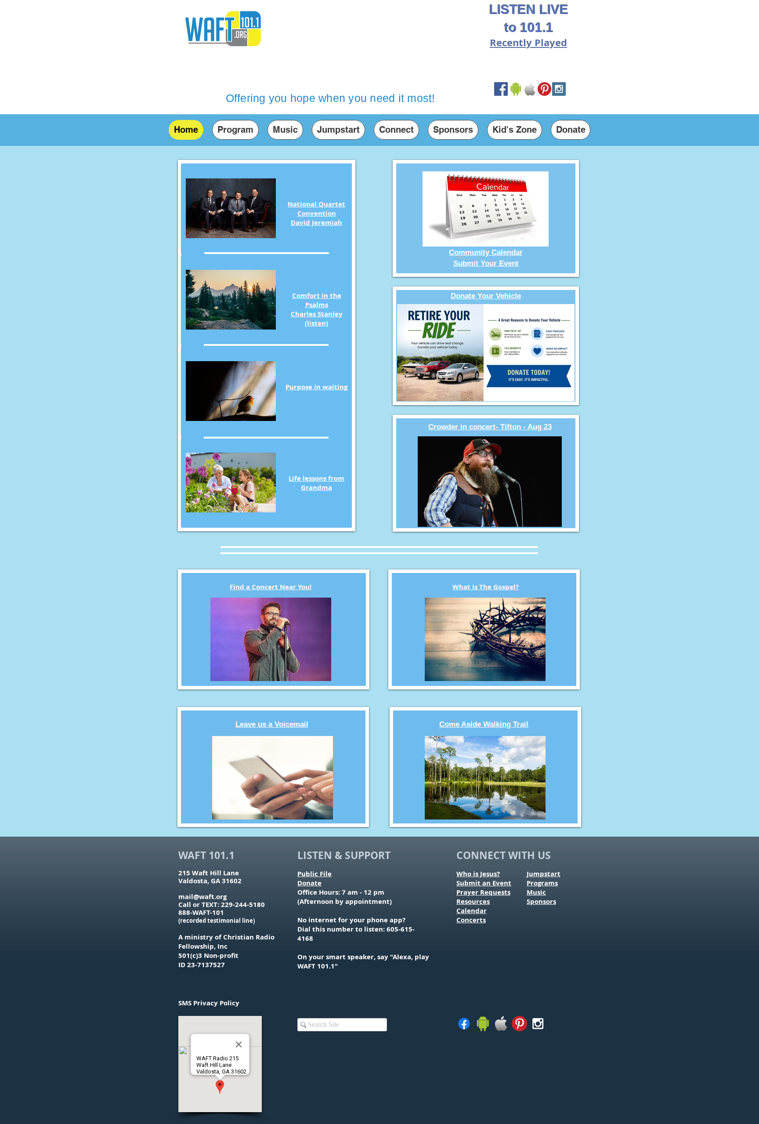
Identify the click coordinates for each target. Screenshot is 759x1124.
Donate (309, 883)
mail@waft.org (202, 896)
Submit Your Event (486, 263)
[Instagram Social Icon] (559, 89)
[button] (235, 130)
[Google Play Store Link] (515, 89)
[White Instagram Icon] (538, 1023)
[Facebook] (464, 1023)
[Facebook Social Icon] (501, 89)
